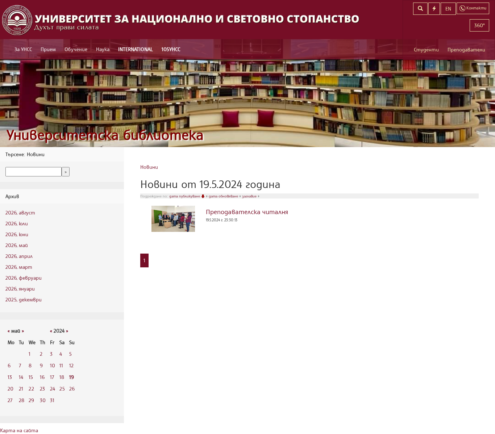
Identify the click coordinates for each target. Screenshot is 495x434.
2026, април (19, 256)
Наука (102, 49)
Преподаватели (466, 49)
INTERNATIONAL (135, 49)
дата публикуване (185, 196)
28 (21, 400)
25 (62, 388)
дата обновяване (224, 196)
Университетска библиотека (105, 134)
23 (42, 388)
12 (71, 365)
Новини (149, 167)
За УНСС (23, 49)
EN (448, 8)
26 (72, 388)
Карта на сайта (19, 430)
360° (479, 25)
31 (52, 400)
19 (71, 377)
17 (52, 377)
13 (10, 377)
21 (21, 388)
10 (52, 365)
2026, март (18, 267)
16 (42, 377)
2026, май (16, 245)
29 (31, 400)
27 (10, 400)
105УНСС (171, 49)
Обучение (76, 49)
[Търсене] (420, 9)
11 (61, 365)
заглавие (250, 196)
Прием (48, 49)
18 (61, 377)
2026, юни (16, 234)
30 (43, 400)
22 (31, 388)
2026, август (20, 212)
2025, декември (23, 299)
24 (52, 388)
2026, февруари (23, 278)
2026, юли (16, 223)
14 (21, 377)
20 (10, 388)
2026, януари (20, 288)
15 (31, 377)
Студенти (426, 49)
